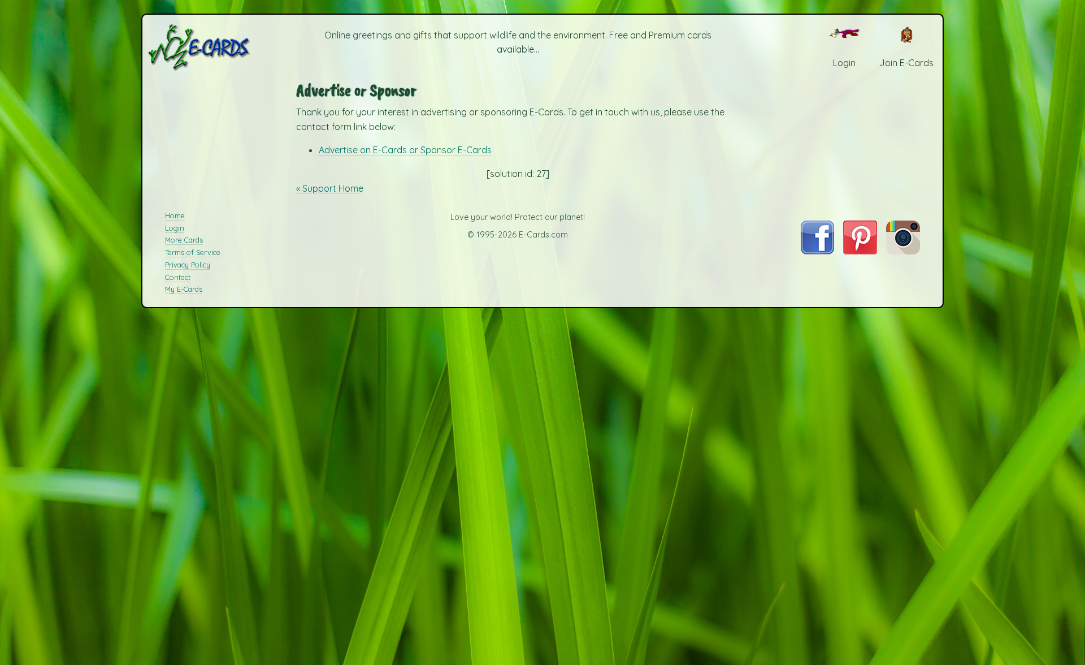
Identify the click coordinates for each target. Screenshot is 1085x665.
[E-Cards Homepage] (217, 47)
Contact (177, 277)
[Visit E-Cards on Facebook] (817, 251)
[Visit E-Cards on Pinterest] (860, 251)
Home (175, 215)
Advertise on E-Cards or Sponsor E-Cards (405, 150)
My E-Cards (183, 288)
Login (174, 227)
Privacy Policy (187, 264)
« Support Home (329, 188)
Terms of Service (192, 252)
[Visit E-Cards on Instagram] (903, 251)
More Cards (184, 239)
